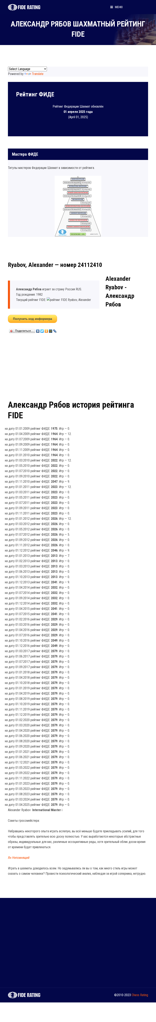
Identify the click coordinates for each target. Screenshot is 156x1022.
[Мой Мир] (51, 330)
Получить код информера (32, 318)
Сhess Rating (140, 995)
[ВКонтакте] (38, 330)
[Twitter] (42, 330)
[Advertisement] (78, 365)
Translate (37, 74)
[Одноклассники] (46, 330)
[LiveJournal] (55, 330)
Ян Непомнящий (18, 858)
